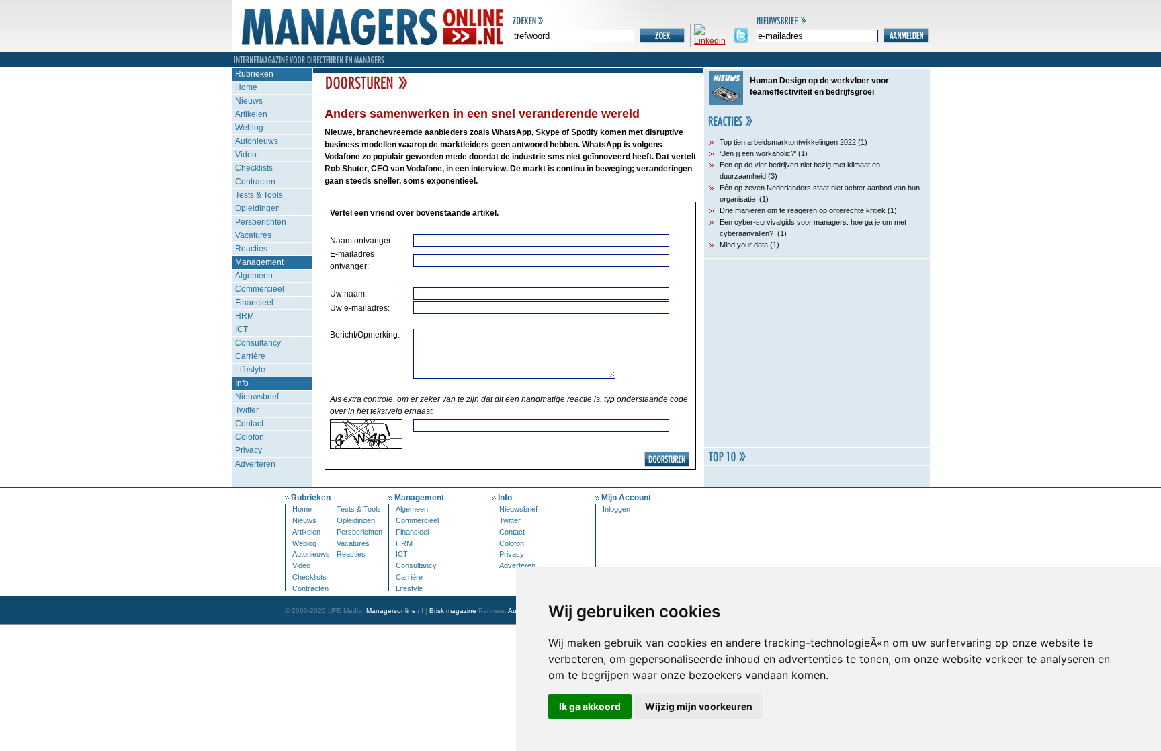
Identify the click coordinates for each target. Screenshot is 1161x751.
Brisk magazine (452, 611)
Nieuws (249, 101)
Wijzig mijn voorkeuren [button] (698, 706)
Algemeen (254, 275)
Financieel (254, 302)
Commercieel (259, 289)
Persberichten (260, 222)
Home (246, 87)
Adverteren (255, 464)
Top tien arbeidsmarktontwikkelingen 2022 (788, 142)
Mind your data (744, 245)
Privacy (248, 450)
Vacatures (253, 235)
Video (246, 154)
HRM (244, 316)
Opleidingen (257, 208)
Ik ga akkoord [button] (590, 706)
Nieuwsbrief (257, 396)
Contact (249, 423)
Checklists (254, 168)
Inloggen (616, 509)
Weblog (249, 127)
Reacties (251, 248)
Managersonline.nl (394, 611)
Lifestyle (250, 369)
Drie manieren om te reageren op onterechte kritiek (803, 210)
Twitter (247, 410)
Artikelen (251, 114)
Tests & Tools (259, 195)
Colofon (249, 437)
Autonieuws (256, 141)
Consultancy (258, 343)
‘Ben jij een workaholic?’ (758, 153)
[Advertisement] (817, 353)
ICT (241, 329)
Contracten (255, 181)
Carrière (250, 356)
